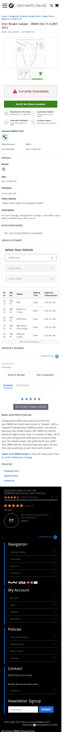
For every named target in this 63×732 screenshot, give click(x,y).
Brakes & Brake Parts (30, 16)
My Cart (14, 597)
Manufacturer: (8, 144)
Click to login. (10, 721)
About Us (14, 566)
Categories (14, 16)
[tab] (16, 375)
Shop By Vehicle (17, 552)
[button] (52, 497)
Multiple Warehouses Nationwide (23, 684)
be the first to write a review (31, 407)
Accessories (15, 559)
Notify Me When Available (31, 104)
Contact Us (9, 480)
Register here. (44, 721)
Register (14, 611)
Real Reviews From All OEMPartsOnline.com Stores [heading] (24, 492)
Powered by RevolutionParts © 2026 (39, 724)
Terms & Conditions (19, 637)
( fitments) (31, 341)
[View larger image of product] (24, 75)
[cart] (57, 6)
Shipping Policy (11, 471)
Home (4, 16)
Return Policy (16, 651)
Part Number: (8, 149)
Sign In (13, 604)
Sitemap (14, 658)
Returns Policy (11, 475)
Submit (46, 709)
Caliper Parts (47, 16)
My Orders (15, 618)
